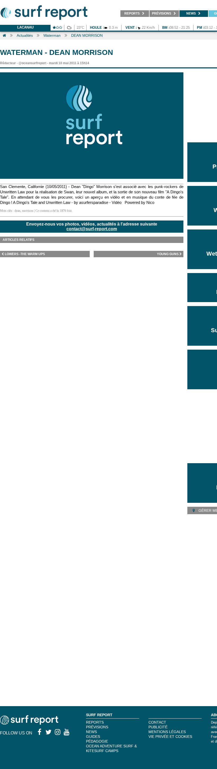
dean (17, 211)
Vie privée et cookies (170, 736)
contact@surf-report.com (91, 229)
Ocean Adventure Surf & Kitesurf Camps (111, 748)
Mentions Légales (167, 732)
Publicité (158, 727)
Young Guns (168, 254)
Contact (157, 722)
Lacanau (25, 27)
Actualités (25, 35)
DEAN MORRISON (87, 35)
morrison (27, 211)
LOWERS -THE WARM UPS (25, 254)
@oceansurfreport (32, 63)
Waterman (52, 35)
